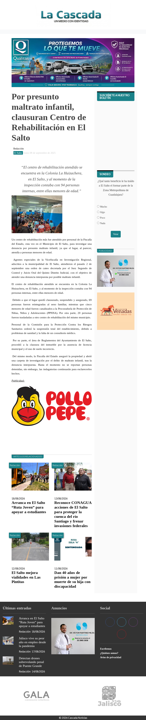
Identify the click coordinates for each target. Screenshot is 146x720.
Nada (102, 223)
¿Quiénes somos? (109, 653)
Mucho (103, 206)
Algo (102, 212)
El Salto (18, 152)
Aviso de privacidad (110, 657)
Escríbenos (105, 648)
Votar (115, 234)
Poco (102, 217)
